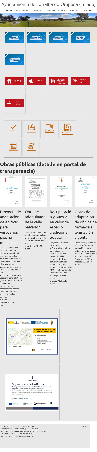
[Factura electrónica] (31, 129)
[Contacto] (31, 147)
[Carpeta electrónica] (67, 129)
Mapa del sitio (28, 426)
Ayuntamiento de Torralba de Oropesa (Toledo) (48, 4)
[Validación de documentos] (13, 129)
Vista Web (84, 426)
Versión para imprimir (13, 426)
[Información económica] (49, 129)
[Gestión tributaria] (13, 147)
